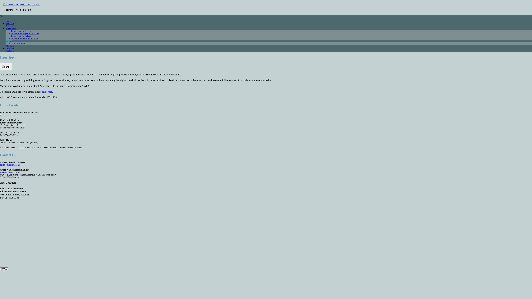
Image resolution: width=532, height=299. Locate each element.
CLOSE (4, 269)
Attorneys (10, 46)
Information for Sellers (21, 36)
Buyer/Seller (11, 28)
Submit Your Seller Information (24, 38)
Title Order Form (18, 43)
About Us (10, 23)
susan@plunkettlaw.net (10, 172)
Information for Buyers (21, 31)
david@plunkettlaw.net (10, 165)
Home (8, 21)
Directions (10, 48)
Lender (9, 41)
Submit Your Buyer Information (25, 33)
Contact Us (10, 51)
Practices (9, 26)
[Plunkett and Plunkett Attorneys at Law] (21, 4)
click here (47, 91)
